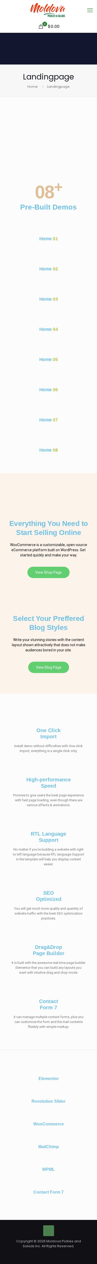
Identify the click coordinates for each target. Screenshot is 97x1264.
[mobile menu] (90, 10)
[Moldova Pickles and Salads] (48, 10)
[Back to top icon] (48, 1230)
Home (32, 86)
